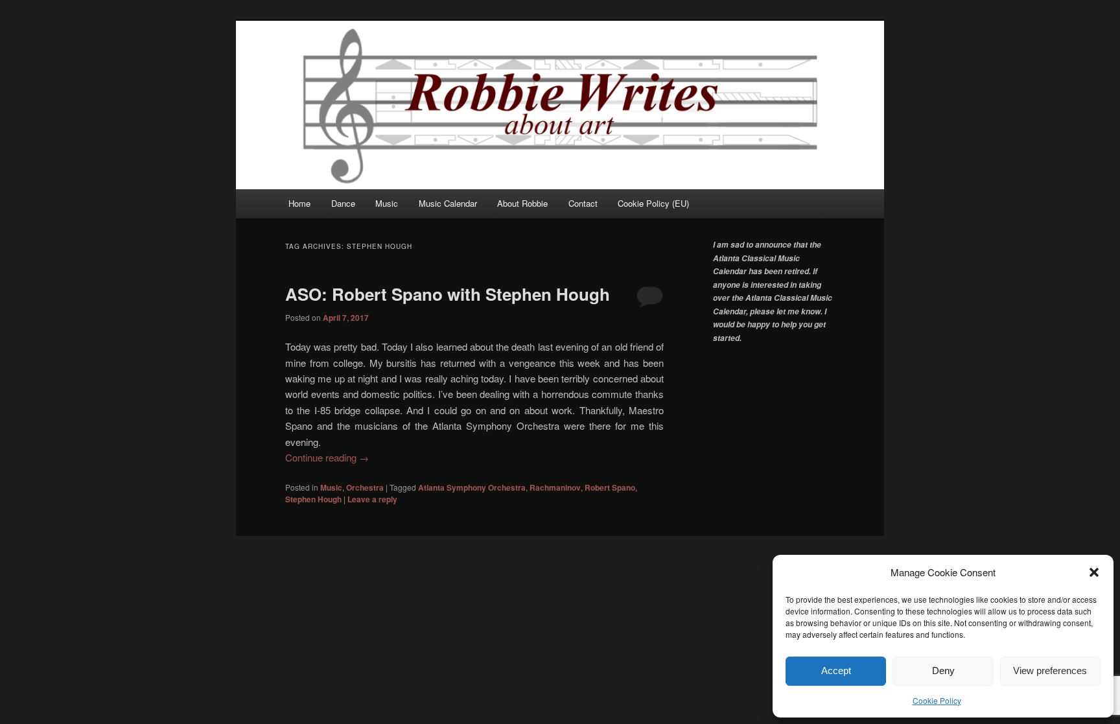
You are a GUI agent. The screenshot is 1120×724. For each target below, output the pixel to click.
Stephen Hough (313, 499)
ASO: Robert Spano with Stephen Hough (447, 294)
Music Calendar (448, 203)
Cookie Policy (937, 700)
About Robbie (522, 203)
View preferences (1050, 670)
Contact (583, 203)
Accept (836, 670)
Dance (343, 203)
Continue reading (327, 457)
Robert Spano (610, 487)
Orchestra (365, 487)
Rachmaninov (555, 487)
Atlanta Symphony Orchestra (472, 487)
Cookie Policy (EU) (653, 203)
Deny (943, 670)
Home (299, 203)
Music (386, 203)
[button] (1094, 572)
